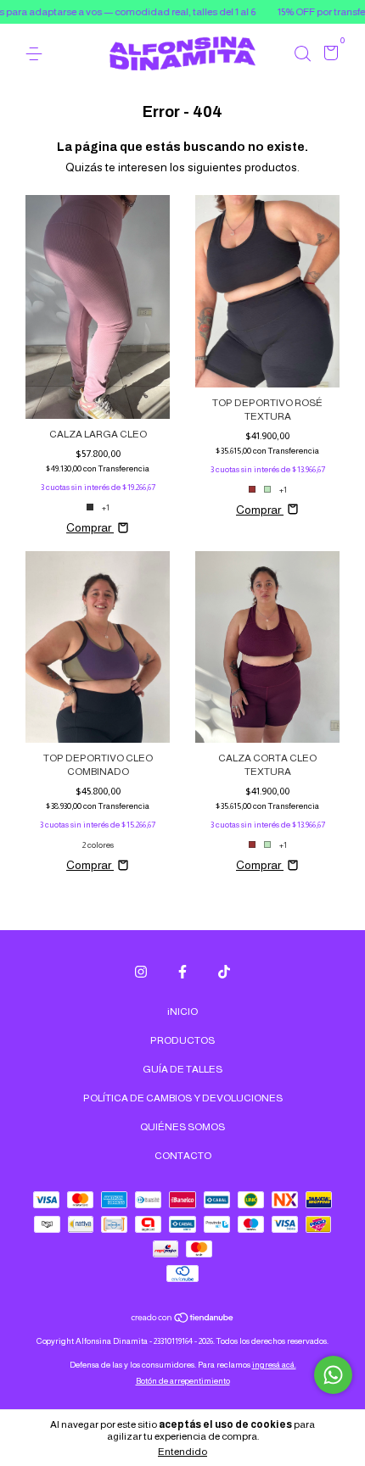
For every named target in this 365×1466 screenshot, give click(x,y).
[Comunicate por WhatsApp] (333, 1375)
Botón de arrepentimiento (183, 1380)
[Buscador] (302, 54)
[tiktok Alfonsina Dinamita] (224, 971)
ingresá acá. (274, 1364)
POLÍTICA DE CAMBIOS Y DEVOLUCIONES (183, 1098)
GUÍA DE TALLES (182, 1069)
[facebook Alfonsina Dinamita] (182, 971)
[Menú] (36, 54)
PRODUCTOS (182, 1040)
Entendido (182, 1452)
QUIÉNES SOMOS (182, 1127)
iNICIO (182, 1011)
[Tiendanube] (183, 1319)
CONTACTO (182, 1156)
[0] (328, 55)
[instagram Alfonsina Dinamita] (141, 971)
